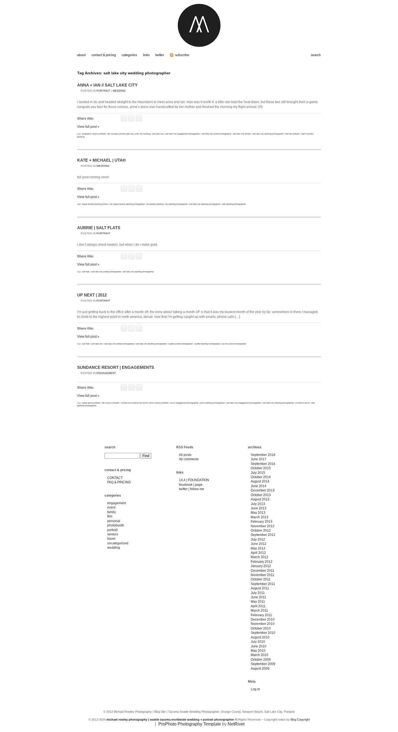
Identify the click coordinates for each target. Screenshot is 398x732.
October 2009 (261, 659)
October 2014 (261, 477)
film (109, 516)
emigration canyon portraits (94, 134)
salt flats (86, 272)
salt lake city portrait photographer (216, 134)
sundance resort (302, 403)
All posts (185, 455)
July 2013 (258, 504)
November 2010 (263, 624)
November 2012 (263, 526)
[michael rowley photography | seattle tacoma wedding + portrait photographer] (199, 49)
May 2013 (258, 512)
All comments (189, 459)
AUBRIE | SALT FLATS (98, 227)
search (110, 447)
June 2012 (258, 544)
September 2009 (263, 664)
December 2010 (263, 619)
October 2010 (261, 628)
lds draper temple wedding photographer (127, 204)
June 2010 (258, 646)
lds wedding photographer (176, 204)
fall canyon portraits (110, 403)
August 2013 (260, 499)
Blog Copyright (300, 719)
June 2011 (258, 597)
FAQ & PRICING (119, 482)
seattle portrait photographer (180, 344)
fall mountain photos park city (120, 134)
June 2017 (258, 459)
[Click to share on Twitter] (131, 118)
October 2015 (261, 468)
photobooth (115, 525)
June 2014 (258, 486)
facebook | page (191, 485)
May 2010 (258, 651)
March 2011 (259, 610)
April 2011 (258, 606)
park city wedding (143, 134)
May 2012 (258, 548)
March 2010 (259, 655)
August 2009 (260, 668)
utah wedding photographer (234, 204)
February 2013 (261, 521)
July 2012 (258, 539)
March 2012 (259, 557)
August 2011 (260, 588)
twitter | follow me (191, 489)
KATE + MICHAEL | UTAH (101, 160)
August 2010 (260, 637)
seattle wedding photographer (207, 344)
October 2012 (261, 530)
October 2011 (260, 579)
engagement (106, 373)
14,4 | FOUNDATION (194, 480)
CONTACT (115, 478)
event (111, 507)
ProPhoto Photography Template (189, 724)
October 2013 (261, 495)
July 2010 (258, 642)
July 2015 (258, 473)
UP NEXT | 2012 (92, 295)
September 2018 (263, 455)
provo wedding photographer (212, 403)
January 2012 (261, 566)
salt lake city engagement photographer (182, 134)
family (111, 512)
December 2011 (262, 571)
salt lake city (158, 134)
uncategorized (117, 543)
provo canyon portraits (159, 403)
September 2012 (263, 535)
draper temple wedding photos (95, 204)
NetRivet (236, 724)
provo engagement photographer (184, 403)
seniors (112, 534)
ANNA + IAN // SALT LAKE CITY (107, 85)
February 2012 (261, 562)
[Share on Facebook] (124, 118)
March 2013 (259, 517)
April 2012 (258, 553)
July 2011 (258, 593)
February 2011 (261, 615)
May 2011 (258, 601)
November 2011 (262, 575)
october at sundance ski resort (134, 403)
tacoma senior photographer (234, 344)
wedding (119, 90)
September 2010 (263, 633)
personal (113, 521)
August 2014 (260, 481)
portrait (103, 90)
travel (111, 539)
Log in (255, 689)
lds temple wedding (155, 204)
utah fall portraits (292, 134)
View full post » (88, 127)
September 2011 (263, 584)
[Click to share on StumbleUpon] (139, 118)
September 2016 (263, 464)
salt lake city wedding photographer (267, 134)
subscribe (182, 55)
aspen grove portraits (91, 403)
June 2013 (258, 508)
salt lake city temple (242, 134)
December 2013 (263, 490)
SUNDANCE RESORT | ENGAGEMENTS (115, 367)
